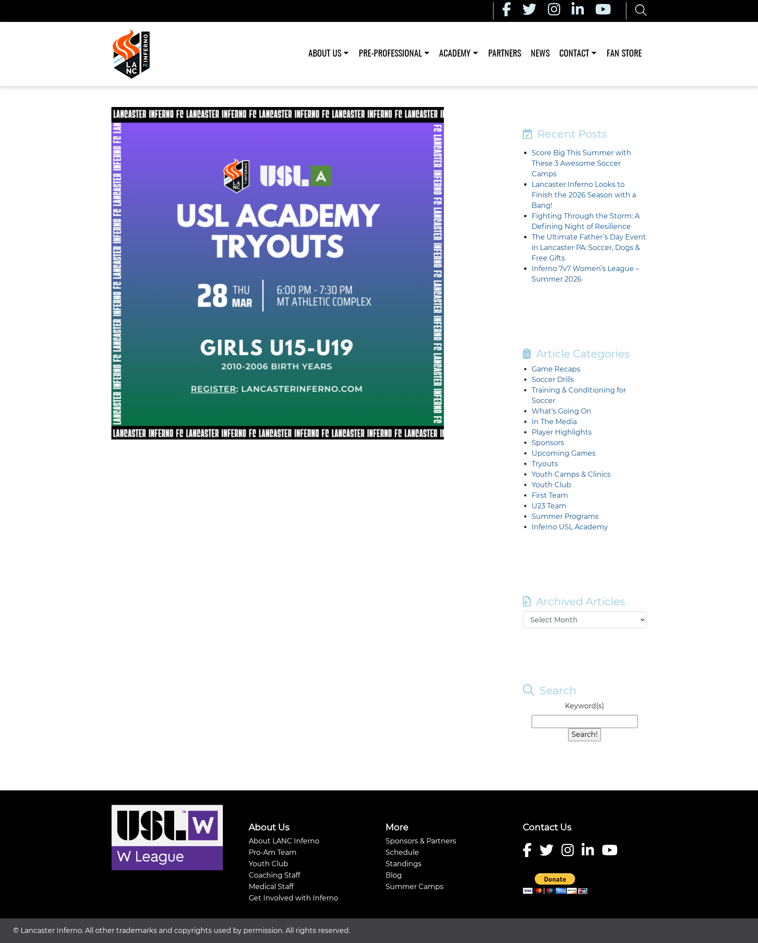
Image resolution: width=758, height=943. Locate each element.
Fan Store (624, 54)
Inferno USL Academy (570, 527)
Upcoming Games (564, 453)
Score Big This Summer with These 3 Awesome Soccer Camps (581, 163)
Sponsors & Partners (421, 841)
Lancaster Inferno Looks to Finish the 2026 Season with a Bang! (584, 195)
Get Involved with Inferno (293, 898)
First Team (550, 495)
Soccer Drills (553, 379)
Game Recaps (556, 369)
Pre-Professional (390, 54)
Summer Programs (565, 516)
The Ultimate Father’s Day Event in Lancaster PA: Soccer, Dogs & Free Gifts (589, 247)
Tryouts (545, 464)
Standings (404, 864)
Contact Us (547, 827)
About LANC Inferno (284, 841)
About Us (324, 54)
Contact (574, 54)
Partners (504, 54)
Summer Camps (414, 886)
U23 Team (549, 506)
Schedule (402, 852)
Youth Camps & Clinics (571, 474)
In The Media (554, 422)
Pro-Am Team (273, 852)
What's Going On (561, 411)
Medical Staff (271, 886)
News (540, 54)
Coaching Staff (274, 875)
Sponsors (548, 443)
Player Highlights (562, 432)
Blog (394, 875)
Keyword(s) (584, 706)
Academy (455, 54)
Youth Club (551, 485)
